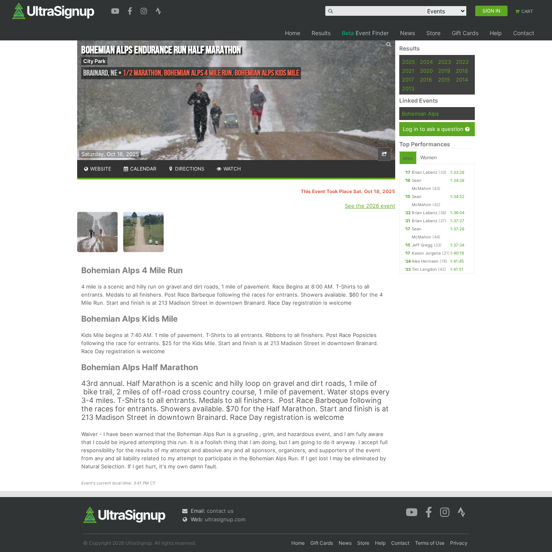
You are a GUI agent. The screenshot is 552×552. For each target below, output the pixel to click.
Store (433, 32)
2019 (444, 70)
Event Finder (365, 32)
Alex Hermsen (425, 261)
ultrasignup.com (225, 519)
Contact (523, 32)
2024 (426, 62)
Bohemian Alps (420, 113)
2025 (408, 62)
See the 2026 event (370, 205)
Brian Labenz (424, 172)
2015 (444, 79)
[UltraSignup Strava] (158, 10)
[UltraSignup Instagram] (144, 10)
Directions (189, 169)
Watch (231, 169)
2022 (462, 62)
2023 (444, 62)
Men (408, 158)
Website (100, 169)
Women (428, 157)
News (407, 32)
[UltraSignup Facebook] (130, 10)
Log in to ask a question (434, 129)
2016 (426, 79)
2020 (426, 70)
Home (292, 32)
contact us (220, 511)
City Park (94, 61)
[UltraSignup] (53, 10)
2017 (408, 79)
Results (321, 32)
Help (496, 32)
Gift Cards (465, 32)
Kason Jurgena (426, 253)
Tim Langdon (424, 269)
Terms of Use (430, 543)
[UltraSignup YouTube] (116, 10)
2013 (408, 88)
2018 (462, 70)
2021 (408, 70)
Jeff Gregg (422, 244)
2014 (462, 79)
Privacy (459, 543)
